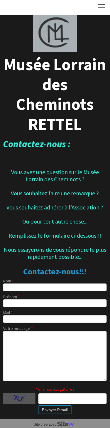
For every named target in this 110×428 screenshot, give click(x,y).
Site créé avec (45, 424)
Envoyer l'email (55, 409)
